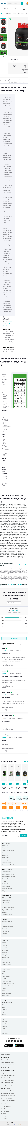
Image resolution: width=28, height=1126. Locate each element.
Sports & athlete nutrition (7, 1098)
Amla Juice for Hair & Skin (8, 907)
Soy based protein (5, 1067)
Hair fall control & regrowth (7, 1080)
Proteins (20, 584)
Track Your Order (6, 962)
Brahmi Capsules (6, 905)
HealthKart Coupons (6, 981)
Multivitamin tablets (6, 871)
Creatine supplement (7, 860)
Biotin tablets (5, 883)
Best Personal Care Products (9, 936)
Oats (3, 1004)
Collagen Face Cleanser (7, 926)
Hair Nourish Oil (5, 931)
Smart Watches (5, 1108)
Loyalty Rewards (6, 976)
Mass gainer (5, 855)
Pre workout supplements (8, 864)
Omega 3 (4, 881)
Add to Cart (11, 803)
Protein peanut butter (7, 1002)
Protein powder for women (7, 1062)
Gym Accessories (5, 1106)
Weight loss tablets (5, 1073)
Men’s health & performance (8, 1095)
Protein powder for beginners (8, 1060)
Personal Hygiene (6, 928)
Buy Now (4, 807)
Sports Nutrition (4, 586)
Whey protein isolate (7, 848)
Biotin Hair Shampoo (7, 921)
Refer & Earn (5, 974)
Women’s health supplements (8, 1093)
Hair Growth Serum (6, 924)
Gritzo (3, 1028)
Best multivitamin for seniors (9, 879)
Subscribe (23, 835)
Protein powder (5, 852)
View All (26, 761)
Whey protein (5, 845)
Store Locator (5, 952)
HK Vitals (4, 1023)
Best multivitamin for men (8, 874)
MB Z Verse (5, 1033)
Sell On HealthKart (6, 993)
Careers (4, 988)
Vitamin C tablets (6, 886)
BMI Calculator (5, 943)
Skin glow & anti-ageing (7, 1082)
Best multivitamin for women (9, 876)
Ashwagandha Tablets (7, 897)
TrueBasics (4, 1026)
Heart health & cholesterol (7, 1075)
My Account (5, 950)
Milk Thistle (4, 912)
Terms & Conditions (6, 964)
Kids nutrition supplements (7, 1091)
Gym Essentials (5, 1111)
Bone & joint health (5, 1077)
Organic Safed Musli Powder (8, 909)
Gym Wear (3, 1118)
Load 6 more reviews (13, 755)
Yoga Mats (3, 1113)
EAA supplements (6, 862)
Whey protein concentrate (8, 850)
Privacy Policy (5, 959)
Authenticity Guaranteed (8, 983)
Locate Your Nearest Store (8, 986)
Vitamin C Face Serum (7, 914)
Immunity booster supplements (8, 1085)
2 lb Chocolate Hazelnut (18, 650)
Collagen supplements (7, 891)
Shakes (4, 1014)
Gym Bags (3, 1116)
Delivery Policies (6, 955)
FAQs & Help (5, 945)
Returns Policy (5, 957)
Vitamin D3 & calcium (7, 888)
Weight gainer (5, 857)
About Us (4, 971)
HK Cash (4, 978)
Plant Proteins (10, 584)
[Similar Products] (4, 772)
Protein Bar (4, 1009)
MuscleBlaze (5, 1021)
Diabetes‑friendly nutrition (7, 1100)
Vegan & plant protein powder (8, 1064)
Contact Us (4, 947)
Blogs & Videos (5, 995)
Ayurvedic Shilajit (6, 900)
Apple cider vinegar (6, 1012)
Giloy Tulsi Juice (5, 902)
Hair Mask (4, 933)
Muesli (3, 1007)
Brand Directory (5, 990)
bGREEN (4, 1031)
